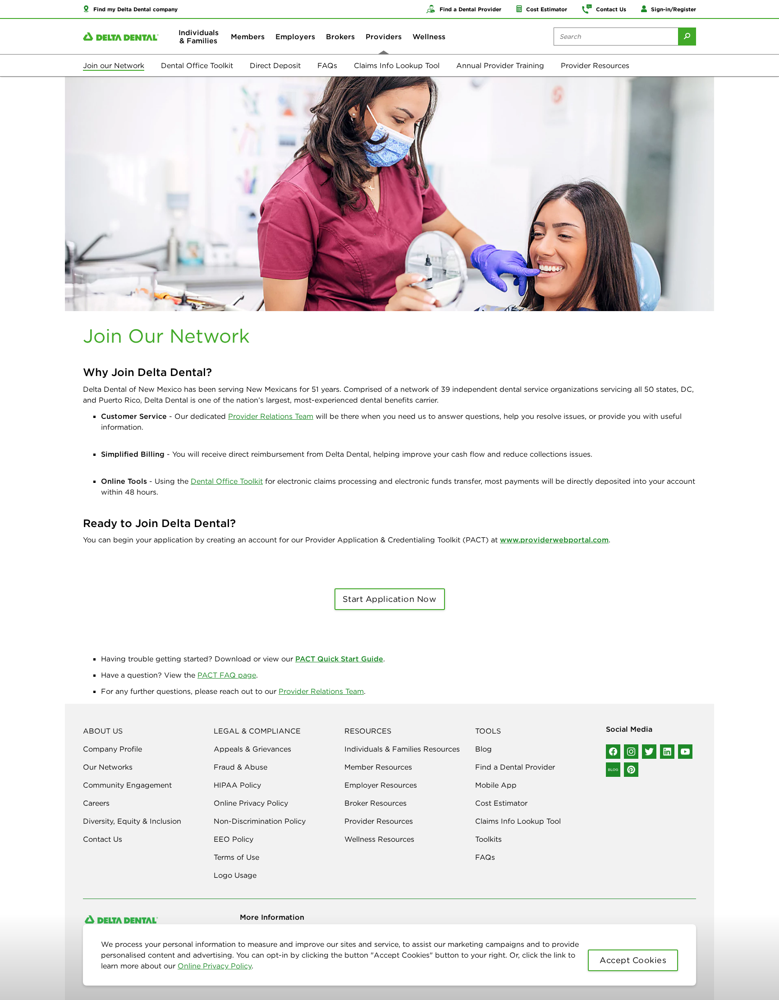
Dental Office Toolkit (197, 65)
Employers (295, 36)
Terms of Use (236, 857)
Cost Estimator (501, 802)
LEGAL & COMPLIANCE (257, 730)
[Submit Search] (687, 37)
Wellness (428, 36)
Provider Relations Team (270, 416)
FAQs (327, 65)
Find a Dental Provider (515, 766)
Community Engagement (127, 784)
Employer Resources (380, 784)
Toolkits (488, 839)
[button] (130, 9)
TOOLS (488, 730)
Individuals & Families (199, 36)
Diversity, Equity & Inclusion (132, 821)
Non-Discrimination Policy (260, 821)
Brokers (340, 36)
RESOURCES (367, 730)
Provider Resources (595, 65)
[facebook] (613, 751)
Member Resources (378, 766)
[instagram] (631, 751)
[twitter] (649, 751)
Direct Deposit (275, 65)
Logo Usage (235, 875)
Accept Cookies (633, 960)
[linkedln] (667, 751)
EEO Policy (233, 839)
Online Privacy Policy (215, 965)
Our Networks (108, 766)
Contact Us (102, 839)
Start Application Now (390, 599)
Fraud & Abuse (240, 766)
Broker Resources (375, 802)
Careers (96, 802)
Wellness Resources (379, 839)
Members (248, 36)
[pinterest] (631, 769)
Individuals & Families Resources (402, 748)
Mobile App (496, 784)
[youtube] (685, 751)
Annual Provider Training (500, 65)
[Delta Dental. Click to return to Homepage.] (121, 36)
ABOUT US (103, 730)
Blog (483, 748)
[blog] (613, 769)
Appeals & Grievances (252, 748)
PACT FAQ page (226, 674)
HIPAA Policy (237, 784)
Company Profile (112, 748)
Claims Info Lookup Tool (397, 65)
